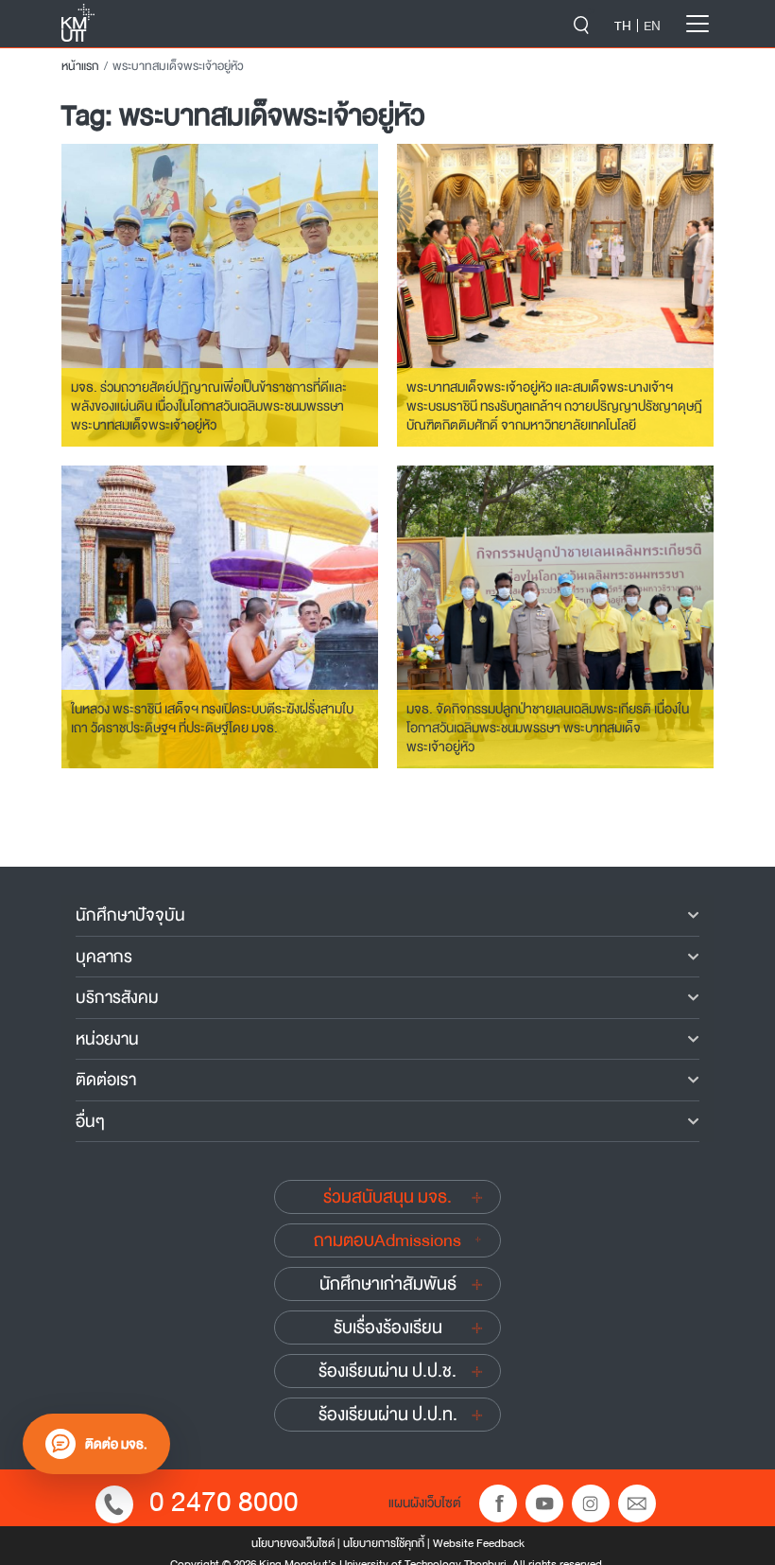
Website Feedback (479, 1543)
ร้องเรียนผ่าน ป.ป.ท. (388, 1414)
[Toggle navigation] (697, 24)
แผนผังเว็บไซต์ (424, 1502)
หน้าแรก (80, 66)
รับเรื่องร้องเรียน (388, 1327)
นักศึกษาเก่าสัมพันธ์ (387, 1284)
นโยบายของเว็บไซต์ (293, 1543)
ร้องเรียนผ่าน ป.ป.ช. (387, 1371)
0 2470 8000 (224, 1502)
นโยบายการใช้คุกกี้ (383, 1543)
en (652, 25)
